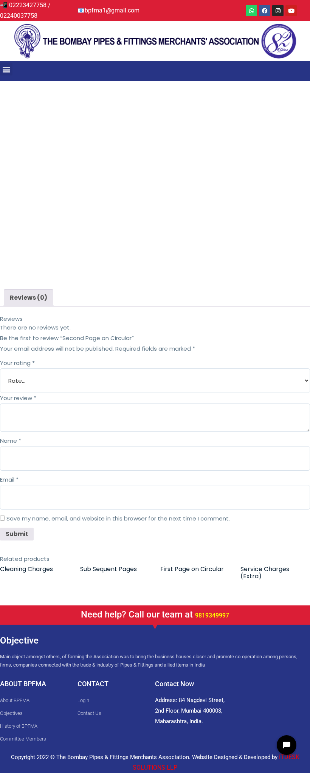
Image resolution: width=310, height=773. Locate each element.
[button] (6, 69)
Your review (18, 398)
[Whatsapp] (251, 10)
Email (9, 480)
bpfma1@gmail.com (112, 10)
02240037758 (19, 15)
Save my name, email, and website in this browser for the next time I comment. (118, 518)
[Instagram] (278, 10)
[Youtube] (291, 10)
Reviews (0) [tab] (28, 297)
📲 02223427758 (23, 5)
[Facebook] (264, 10)
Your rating (17, 363)
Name (10, 441)
